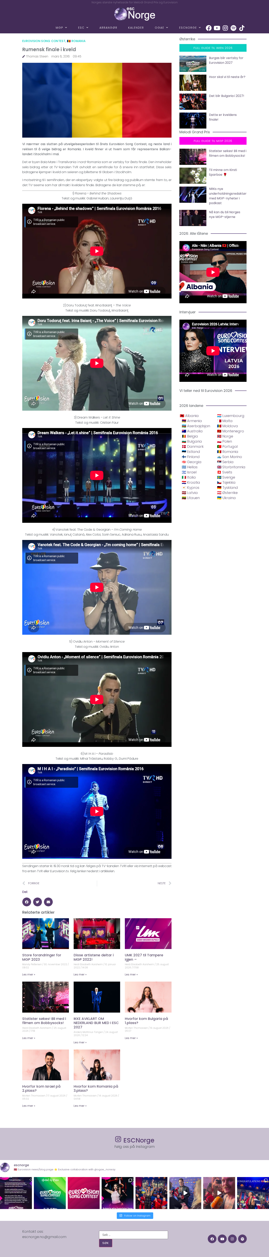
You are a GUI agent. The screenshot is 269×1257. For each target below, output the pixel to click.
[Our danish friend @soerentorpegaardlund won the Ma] (185, 1193)
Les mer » (28, 974)
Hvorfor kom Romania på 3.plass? (96, 1088)
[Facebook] (209, 28)
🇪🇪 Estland (191, 451)
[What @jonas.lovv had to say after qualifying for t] (219, 1193)
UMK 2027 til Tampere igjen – (144, 957)
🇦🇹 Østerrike (227, 492)
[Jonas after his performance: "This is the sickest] (151, 1193)
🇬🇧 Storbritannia (231, 467)
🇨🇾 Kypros (190, 487)
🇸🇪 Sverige (226, 477)
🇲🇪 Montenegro (230, 431)
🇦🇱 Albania (189, 415)
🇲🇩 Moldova (227, 425)
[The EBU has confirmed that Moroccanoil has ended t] (16, 1193)
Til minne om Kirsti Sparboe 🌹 (223, 172)
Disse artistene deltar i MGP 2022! (94, 957)
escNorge (188, 28)
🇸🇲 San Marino (229, 456)
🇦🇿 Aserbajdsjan (196, 425)
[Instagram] (225, 28)
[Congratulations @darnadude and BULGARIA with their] (118, 1193)
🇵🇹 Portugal (227, 446)
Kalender (136, 28)
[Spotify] (234, 28)
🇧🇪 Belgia (190, 436)
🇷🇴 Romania (76, 41)
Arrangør (108, 28)
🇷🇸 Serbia (225, 461)
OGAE (159, 28)
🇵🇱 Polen (224, 441)
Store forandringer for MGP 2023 (41, 957)
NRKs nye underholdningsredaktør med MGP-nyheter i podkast (228, 196)
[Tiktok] (242, 28)
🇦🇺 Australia (192, 431)
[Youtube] (217, 28)
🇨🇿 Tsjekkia (226, 482)
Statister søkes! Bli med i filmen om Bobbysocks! (44, 1020)
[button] (26, 901)
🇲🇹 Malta (225, 420)
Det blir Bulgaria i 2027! (226, 96)
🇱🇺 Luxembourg (230, 415)
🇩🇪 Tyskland (227, 487)
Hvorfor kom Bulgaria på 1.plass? (146, 1020)
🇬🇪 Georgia (191, 461)
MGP (59, 28)
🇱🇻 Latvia (190, 492)
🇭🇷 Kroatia (191, 482)
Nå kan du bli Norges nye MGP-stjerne (224, 214)
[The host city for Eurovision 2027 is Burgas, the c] (50, 1193)
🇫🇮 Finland (191, 456)
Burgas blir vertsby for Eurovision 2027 (226, 60)
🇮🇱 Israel (189, 472)
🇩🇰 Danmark (193, 446)
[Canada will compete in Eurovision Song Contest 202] (84, 1193)
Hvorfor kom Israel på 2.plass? (41, 1088)
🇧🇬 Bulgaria (192, 441)
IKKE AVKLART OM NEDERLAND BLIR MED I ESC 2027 (96, 1023)
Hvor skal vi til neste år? (227, 77)
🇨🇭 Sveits (224, 472)
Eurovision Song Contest (43, 41)
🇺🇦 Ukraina (226, 497)
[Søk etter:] (133, 1235)
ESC (81, 28)
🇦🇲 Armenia (192, 420)
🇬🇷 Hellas (190, 467)
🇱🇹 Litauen (191, 497)
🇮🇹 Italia (189, 477)
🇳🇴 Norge (225, 436)
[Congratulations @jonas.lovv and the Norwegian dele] (253, 1193)
